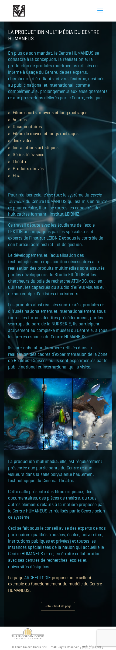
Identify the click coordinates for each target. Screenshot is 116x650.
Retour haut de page (58, 606)
